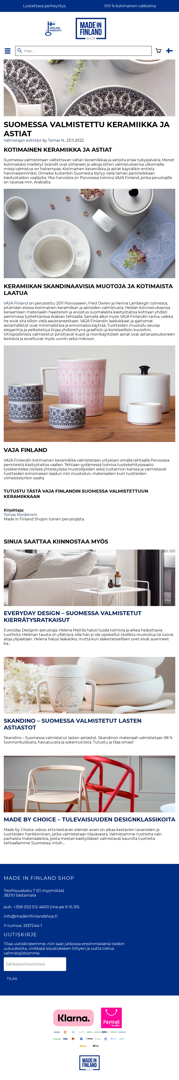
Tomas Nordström (20, 514)
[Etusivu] (90, 40)
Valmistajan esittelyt (22, 140)
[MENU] (7, 51)
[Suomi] (170, 51)
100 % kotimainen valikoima (130, 6)
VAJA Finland (16, 303)
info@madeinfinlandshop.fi (31, 916)
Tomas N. (56, 140)
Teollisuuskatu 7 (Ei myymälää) (34, 890)
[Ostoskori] (158, 51)
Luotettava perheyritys (44, 6)
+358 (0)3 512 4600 (31, 907)
